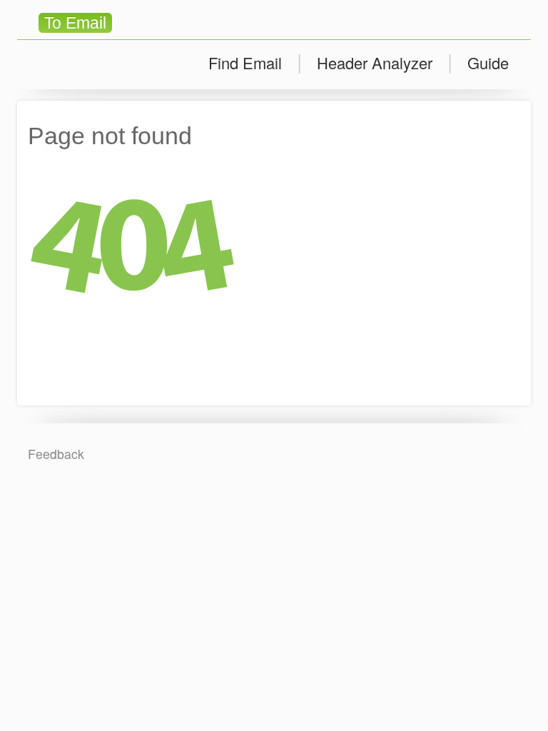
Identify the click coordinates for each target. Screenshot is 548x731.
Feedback (56, 454)
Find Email (245, 62)
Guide (488, 62)
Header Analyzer (374, 62)
